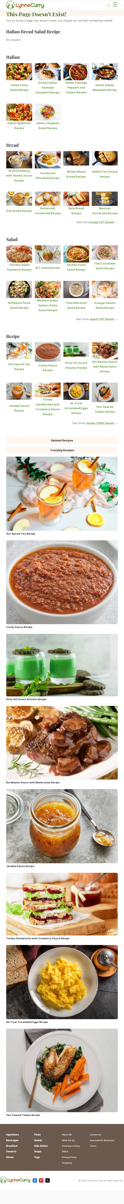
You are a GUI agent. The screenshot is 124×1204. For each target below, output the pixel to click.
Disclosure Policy (71, 1146)
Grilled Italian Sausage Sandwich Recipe (48, 87)
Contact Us (95, 1134)
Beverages (12, 1140)
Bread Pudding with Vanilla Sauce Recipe (19, 175)
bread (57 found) (102, 222)
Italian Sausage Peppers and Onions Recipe (76, 87)
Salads (38, 1140)
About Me (67, 1134)
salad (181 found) (102, 319)
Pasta (37, 1134)
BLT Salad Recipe (48, 267)
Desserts (11, 1151)
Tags (37, 1157)
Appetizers (12, 1134)
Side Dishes (41, 1145)
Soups (37, 1151)
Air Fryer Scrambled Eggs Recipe (76, 408)
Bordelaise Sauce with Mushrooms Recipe (104, 366)
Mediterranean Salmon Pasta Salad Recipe (47, 305)
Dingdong (67, 1163)
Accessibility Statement (102, 1140)
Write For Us (68, 1140)
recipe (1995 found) (100, 423)
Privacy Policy (69, 1157)
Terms (93, 1146)
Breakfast (12, 1145)
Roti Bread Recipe (19, 210)
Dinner (10, 1157)
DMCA (65, 1151)
